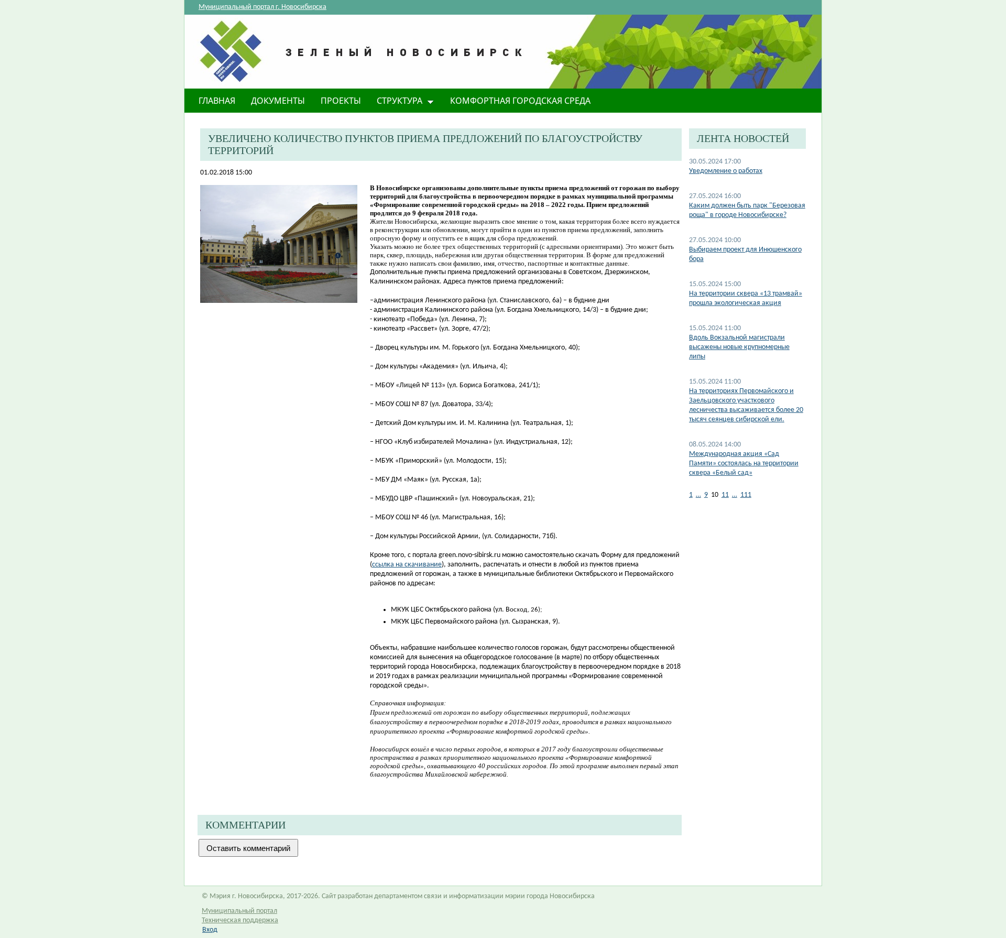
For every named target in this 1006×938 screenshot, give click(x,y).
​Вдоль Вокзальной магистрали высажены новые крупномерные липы (739, 347)
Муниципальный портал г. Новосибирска (262, 7)
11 (725, 495)
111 (745, 495)
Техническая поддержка (240, 920)
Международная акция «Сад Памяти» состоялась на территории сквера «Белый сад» (744, 463)
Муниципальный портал (239, 911)
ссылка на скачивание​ (407, 565)
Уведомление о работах (725, 171)
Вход (209, 930)
